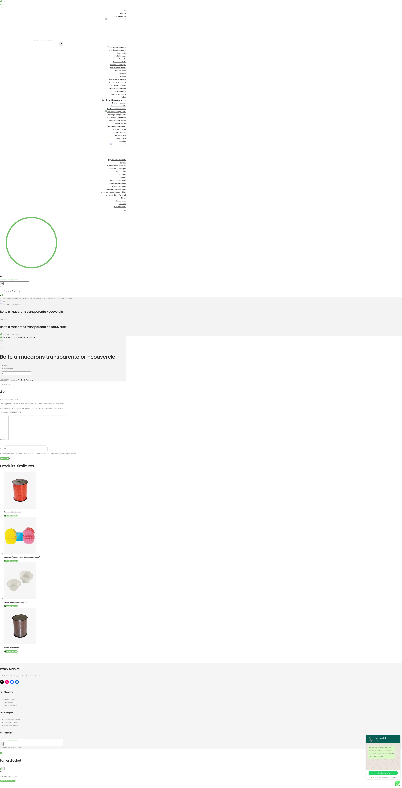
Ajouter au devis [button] (12, 516)
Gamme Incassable (118, 106)
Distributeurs (121, 171)
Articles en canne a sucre (116, 109)
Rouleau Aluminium (118, 94)
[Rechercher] (61, 44)
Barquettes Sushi (119, 62)
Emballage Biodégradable (116, 115)
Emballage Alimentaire (117, 50)
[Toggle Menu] (125, 10)
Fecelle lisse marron (11, 648)
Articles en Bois (120, 135)
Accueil (123, 13)
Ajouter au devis (12, 561)
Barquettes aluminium (117, 82)
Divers (123, 198)
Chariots (122, 174)
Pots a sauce (121, 76)
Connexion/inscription (12, 291)
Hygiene (123, 163)
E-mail (3, 449)
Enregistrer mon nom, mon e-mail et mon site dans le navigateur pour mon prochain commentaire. (39, 454)
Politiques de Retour (11, 723)
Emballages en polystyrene (116, 189)
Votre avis (4, 439)
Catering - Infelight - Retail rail (114, 195)
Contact (122, 204)
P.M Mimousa (9, 699)
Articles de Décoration (117, 88)
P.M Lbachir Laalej (10, 705)
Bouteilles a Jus (120, 56)
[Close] (125, 210)
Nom (2, 444)
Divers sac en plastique (117, 169)
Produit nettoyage (119, 186)
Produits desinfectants (117, 183)
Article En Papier (120, 132)
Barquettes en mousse (117, 79)
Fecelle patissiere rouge (12, 512)
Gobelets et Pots (119, 53)
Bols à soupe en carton (117, 121)
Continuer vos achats (8, 781)
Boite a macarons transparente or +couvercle (57, 356)
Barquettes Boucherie (118, 68)
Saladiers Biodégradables (117, 126)
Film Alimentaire (120, 91)
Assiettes (122, 74)
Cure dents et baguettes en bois (114, 100)
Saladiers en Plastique (118, 65)
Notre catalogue (120, 207)
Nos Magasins (121, 201)
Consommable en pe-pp (116, 166)
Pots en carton (120, 123)
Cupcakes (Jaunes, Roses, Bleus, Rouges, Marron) (22, 557)
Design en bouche (119, 103)
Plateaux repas (120, 71)
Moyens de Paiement (12, 725)
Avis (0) (7, 384)
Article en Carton (119, 129)
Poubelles (122, 177)
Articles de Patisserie (118, 85)
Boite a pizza (121, 138)
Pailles (123, 97)
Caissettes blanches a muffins (15, 602)
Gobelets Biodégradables (116, 118)
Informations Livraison (12, 720)
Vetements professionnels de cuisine (112, 192)
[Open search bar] (1, 276)
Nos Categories (120, 16)
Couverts (122, 59)
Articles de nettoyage (118, 180)
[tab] (65, 384)
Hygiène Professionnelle (117, 160)
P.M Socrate (8, 702)
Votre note (4, 413)
